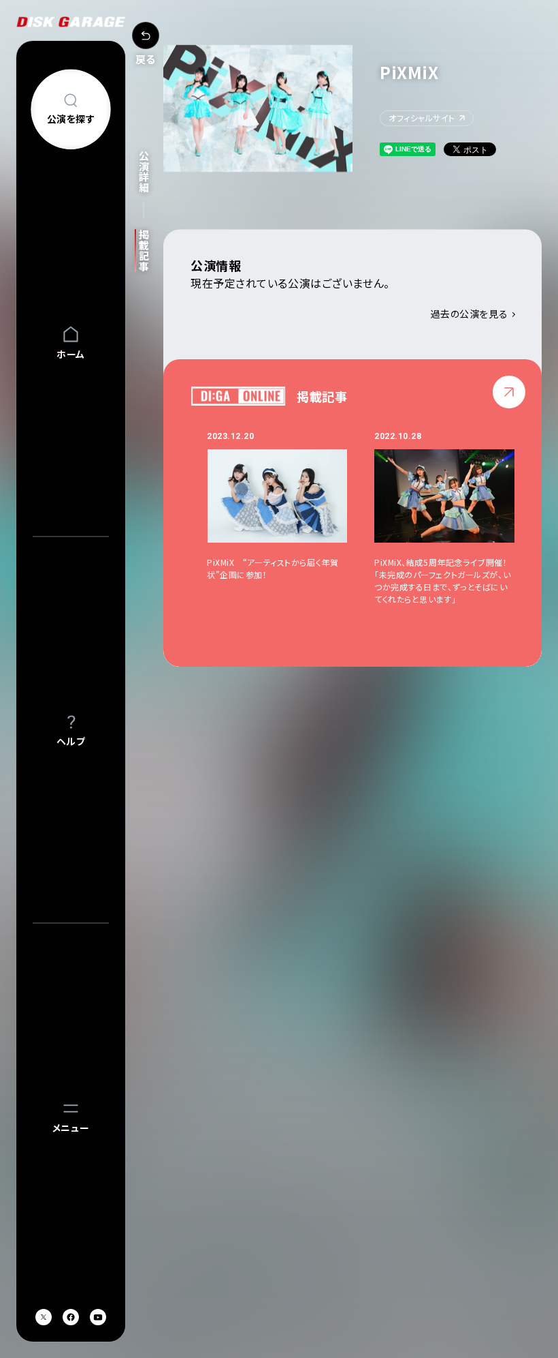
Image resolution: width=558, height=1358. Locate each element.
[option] (290, 517)
